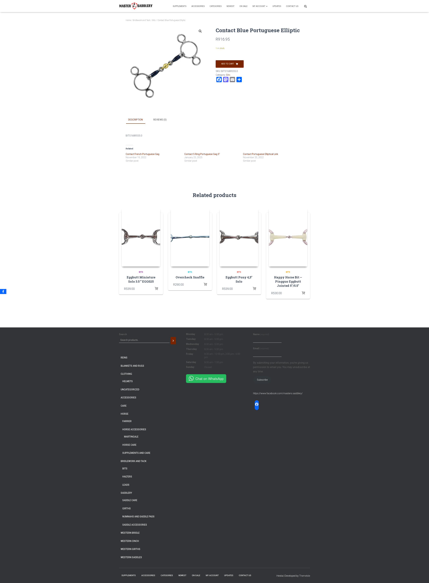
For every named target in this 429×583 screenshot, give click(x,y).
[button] (200, 31)
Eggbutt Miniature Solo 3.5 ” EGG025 (141, 279)
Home (128, 20)
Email (261, 348)
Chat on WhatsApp (209, 378)
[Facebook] (3, 291)
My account (259, 6)
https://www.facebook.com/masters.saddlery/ (278, 393)
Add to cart (227, 64)
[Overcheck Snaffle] (190, 237)
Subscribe (262, 379)
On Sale (243, 6)
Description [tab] (135, 119)
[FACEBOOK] (257, 404)
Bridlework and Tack (141, 20)
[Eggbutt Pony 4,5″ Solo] (239, 237)
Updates (276, 6)
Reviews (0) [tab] (160, 119)
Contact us (292, 6)
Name (261, 334)
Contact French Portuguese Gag (142, 154)
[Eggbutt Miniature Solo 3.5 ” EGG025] (141, 237)
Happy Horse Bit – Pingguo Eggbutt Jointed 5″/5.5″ (288, 281)
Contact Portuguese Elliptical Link (260, 154)
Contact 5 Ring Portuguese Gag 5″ (202, 154)
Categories (216, 6)
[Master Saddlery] (135, 6)
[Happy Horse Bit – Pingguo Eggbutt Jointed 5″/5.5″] (288, 237)
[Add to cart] (156, 288)
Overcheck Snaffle (190, 277)
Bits (154, 20)
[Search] (173, 340)
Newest (230, 6)
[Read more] (205, 284)
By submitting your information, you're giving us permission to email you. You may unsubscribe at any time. (281, 367)
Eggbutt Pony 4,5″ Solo (239, 279)
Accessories (198, 6)
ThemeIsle (304, 575)
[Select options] (303, 293)
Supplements (179, 6)
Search (123, 334)
